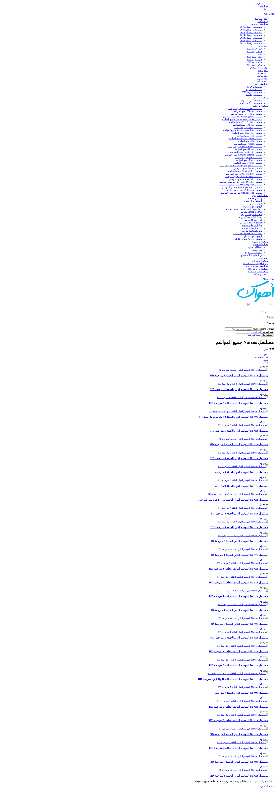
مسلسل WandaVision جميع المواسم (245, 108)
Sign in (265, 9)
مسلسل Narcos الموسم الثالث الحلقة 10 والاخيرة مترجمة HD (233, 679)
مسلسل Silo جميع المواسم (249, 135)
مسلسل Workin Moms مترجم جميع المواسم (241, 193)
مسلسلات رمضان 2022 (251, 40)
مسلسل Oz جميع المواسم (250, 141)
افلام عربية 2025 (260, 274)
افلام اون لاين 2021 (259, 68)
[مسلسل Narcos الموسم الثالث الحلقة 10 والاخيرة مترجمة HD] (238, 673)
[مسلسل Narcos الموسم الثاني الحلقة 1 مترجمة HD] (243, 549)
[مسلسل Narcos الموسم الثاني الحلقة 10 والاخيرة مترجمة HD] (238, 494)
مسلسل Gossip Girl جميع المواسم (246, 152)
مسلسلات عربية (254, 87)
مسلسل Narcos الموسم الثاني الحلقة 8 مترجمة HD (239, 375)
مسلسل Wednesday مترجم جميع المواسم (242, 190)
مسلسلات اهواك (260, 84)
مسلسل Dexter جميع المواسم (248, 168)
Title (266, 362)
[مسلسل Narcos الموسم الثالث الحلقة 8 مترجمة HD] (242, 590)
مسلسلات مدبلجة (260, 261)
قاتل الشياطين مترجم (252, 225)
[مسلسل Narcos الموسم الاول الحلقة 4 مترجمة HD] (243, 508)
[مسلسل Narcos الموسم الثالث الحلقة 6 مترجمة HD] (242, 646)
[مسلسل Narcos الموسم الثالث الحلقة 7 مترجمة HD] (242, 660)
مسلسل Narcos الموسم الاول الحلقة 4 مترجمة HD (239, 513)
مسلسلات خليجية (254, 95)
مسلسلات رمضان (259, 24)
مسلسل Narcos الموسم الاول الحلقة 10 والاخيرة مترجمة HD (233, 416)
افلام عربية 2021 (254, 51)
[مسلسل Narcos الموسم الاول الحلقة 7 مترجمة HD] (243, 687)
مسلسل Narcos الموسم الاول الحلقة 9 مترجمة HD (239, 527)
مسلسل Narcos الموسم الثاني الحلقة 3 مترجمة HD (239, 540)
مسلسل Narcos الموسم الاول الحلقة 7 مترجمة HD (239, 692)
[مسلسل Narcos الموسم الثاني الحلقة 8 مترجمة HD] (243, 370)
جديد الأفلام (262, 21)
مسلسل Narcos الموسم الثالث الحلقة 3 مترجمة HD (238, 582)
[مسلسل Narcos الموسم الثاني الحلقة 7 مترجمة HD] (243, 756)
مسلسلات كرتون (260, 195)
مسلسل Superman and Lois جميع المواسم (242, 130)
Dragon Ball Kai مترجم (251, 214)
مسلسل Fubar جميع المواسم (248, 157)
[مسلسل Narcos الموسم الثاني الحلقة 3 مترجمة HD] (243, 535)
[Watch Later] (261, 367)
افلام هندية (263, 73)
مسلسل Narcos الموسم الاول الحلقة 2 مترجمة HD (239, 389)
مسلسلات (263, 6)
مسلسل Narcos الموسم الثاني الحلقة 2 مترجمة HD (239, 734)
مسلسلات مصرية (254, 89)
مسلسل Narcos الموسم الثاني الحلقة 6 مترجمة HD (239, 623)
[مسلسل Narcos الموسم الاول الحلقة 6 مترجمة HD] (243, 466)
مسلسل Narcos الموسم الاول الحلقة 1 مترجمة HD (239, 637)
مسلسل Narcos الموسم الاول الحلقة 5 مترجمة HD (239, 430)
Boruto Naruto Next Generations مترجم (244, 209)
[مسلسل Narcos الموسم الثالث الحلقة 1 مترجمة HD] (242, 397)
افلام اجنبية (263, 54)
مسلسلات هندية (260, 244)
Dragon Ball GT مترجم (251, 212)
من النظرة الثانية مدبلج (251, 255)
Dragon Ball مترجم (253, 220)
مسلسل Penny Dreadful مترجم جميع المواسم (240, 182)
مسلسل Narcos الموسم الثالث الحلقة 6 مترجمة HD (238, 651)
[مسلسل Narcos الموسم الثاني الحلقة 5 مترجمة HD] (243, 770)
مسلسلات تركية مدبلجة (251, 103)
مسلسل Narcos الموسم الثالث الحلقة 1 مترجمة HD (238, 403)
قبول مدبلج (257, 250)
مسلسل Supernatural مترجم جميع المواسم (242, 187)
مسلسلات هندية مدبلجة (257, 266)
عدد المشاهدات (261, 357)
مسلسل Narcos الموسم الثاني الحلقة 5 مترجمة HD (239, 775)
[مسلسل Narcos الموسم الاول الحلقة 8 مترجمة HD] (243, 453)
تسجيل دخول (267, 335)
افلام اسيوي (262, 78)
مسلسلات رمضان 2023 (251, 38)
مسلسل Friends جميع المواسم (248, 163)
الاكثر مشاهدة (261, 19)
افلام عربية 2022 (254, 48)
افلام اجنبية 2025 (254, 59)
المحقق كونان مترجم (252, 201)
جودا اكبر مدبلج (255, 247)
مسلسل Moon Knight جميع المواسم (245, 146)
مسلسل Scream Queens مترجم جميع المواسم (240, 184)
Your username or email (263, 329)
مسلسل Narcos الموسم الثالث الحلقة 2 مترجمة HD (238, 706)
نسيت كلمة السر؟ (254, 335)
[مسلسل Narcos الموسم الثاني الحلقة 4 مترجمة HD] (243, 604)
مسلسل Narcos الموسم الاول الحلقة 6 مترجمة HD (239, 472)
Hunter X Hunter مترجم (251, 222)
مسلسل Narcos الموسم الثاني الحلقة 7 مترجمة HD (239, 761)
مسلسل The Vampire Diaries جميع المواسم (242, 119)
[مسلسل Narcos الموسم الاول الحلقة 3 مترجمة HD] (243, 480)
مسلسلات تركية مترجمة (250, 100)
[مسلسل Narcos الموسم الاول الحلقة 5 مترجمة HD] (243, 425)
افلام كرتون (262, 76)
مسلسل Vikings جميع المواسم (247, 111)
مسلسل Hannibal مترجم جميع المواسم (243, 176)
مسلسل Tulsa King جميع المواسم (246, 114)
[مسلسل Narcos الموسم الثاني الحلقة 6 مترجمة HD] (243, 618)
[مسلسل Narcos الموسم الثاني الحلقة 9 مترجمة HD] (243, 439)
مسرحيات (263, 258)
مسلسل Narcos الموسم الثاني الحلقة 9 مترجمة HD (239, 444)
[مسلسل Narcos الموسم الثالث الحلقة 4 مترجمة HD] (242, 742)
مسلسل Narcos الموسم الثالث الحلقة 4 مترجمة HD (238, 748)
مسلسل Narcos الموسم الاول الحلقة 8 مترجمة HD (239, 458)
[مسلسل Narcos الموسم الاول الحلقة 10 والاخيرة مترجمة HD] (238, 411)
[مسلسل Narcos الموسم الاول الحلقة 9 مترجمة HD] (243, 521)
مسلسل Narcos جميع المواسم (248, 144)
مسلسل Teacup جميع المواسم (248, 127)
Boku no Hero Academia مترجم (247, 233)
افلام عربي (263, 46)
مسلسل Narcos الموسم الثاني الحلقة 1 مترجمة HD (239, 554)
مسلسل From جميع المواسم (249, 160)
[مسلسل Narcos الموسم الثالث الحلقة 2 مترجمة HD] (242, 701)
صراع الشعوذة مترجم (252, 228)
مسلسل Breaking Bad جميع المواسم (245, 171)
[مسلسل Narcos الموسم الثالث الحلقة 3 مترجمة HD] (242, 577)
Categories (269, 14)
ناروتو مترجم (256, 203)
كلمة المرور (268, 332)
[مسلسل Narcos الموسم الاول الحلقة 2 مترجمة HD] (243, 384)
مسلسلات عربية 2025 (257, 269)
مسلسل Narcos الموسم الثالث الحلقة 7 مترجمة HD (238, 665)
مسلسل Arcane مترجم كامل (248, 239)
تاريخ (266, 354)
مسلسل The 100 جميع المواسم (247, 125)
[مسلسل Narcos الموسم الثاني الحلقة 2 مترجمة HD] (243, 728)
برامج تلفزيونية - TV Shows (255, 263)
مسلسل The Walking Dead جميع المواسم (242, 116)
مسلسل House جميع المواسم (248, 149)
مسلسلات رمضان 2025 (251, 29)
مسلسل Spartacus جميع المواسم (247, 133)
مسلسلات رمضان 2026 (251, 27)
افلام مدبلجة (262, 81)
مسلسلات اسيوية (260, 241)
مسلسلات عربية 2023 (252, 92)
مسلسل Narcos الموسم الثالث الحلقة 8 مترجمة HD (238, 596)
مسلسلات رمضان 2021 (251, 43)
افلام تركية (263, 70)
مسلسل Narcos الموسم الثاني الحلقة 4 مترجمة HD (239, 610)
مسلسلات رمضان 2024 (251, 35)
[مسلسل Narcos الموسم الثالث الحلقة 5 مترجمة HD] (242, 715)
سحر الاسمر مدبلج (253, 252)
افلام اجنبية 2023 (254, 65)
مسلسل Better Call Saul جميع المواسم (244, 174)
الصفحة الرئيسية (260, 3)
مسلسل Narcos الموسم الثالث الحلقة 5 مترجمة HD (238, 720)
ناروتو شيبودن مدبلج (253, 236)
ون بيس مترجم (255, 198)
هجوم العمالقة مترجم (252, 231)
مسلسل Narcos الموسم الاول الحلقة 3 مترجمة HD (239, 485)
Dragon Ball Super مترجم (250, 217)
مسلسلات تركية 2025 (258, 271)
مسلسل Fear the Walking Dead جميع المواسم (241, 165)
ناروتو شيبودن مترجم (252, 206)
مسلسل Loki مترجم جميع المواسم (245, 179)
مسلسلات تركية (260, 97)
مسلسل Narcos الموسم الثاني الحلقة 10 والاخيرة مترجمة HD (233, 499)
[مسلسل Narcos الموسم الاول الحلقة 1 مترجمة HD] (243, 632)
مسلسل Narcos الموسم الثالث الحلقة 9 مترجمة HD (238, 568)
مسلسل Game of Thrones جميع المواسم (243, 155)
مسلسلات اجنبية (260, 106)
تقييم (265, 360)
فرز (266, 349)
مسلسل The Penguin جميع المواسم (245, 122)
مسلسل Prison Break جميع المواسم (245, 138)
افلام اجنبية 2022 (254, 62)
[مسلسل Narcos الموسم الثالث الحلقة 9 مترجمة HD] (242, 563)
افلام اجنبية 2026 (254, 57)
